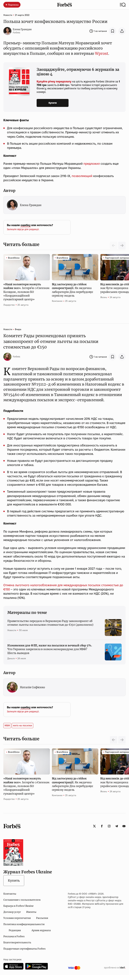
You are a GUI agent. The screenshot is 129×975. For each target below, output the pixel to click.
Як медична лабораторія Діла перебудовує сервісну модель (72, 290)
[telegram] (116, 826)
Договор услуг (12, 911)
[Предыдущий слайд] (113, 740)
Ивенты (31, 911)
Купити (53, 102)
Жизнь (103, 297)
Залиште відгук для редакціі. (23, 229)
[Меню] (122, 5)
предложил (91, 163)
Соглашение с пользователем (21, 899)
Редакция (15, 930)
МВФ (7, 725)
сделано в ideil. (115, 968)
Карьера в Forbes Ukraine (18, 905)
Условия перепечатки (17, 918)
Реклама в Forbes (14, 936)
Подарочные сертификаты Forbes (24, 948)
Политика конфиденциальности (24, 924)
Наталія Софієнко (32, 687)
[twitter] (94, 826)
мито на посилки (22, 725)
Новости (7, 15)
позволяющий (82, 176)
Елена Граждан (22, 29)
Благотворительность (17, 942)
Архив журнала (41, 930)
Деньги (11, 658)
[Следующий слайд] (122, 245)
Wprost (101, 53)
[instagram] (109, 826)
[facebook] (101, 826)
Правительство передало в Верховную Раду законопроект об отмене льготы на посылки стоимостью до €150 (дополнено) (50, 622)
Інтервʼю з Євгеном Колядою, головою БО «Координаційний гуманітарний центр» (26, 292)
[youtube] (124, 826)
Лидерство (9, 305)
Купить (14, 880)
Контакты (9, 893)
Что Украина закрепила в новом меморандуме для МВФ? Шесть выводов (49, 649)
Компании (57, 301)
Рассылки (42, 918)
